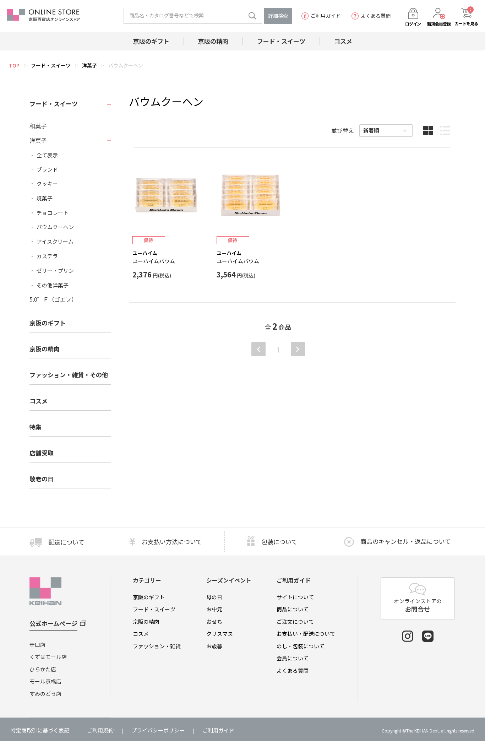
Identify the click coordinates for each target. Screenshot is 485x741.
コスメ (141, 633)
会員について (293, 658)
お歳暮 (214, 646)
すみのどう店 (45, 693)
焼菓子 (45, 198)
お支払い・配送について (306, 633)
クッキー (47, 183)
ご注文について (295, 621)
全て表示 (47, 155)
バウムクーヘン (125, 65)
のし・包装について (301, 646)
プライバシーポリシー (158, 730)
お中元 (214, 609)
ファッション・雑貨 (157, 646)
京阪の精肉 (44, 348)
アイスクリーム (55, 241)
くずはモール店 (48, 656)
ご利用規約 (100, 730)
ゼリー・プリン (55, 270)
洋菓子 (89, 65)
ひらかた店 (42, 669)
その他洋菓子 (53, 285)
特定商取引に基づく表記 (40, 730)
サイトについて (295, 597)
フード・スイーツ (51, 65)
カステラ (47, 256)
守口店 (37, 644)
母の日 (214, 597)
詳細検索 (278, 15)
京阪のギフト (149, 597)
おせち (214, 621)
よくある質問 (376, 16)
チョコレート (53, 212)
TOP (14, 65)
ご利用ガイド (325, 16)
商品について (293, 609)
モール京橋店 (45, 681)
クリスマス (219, 633)
